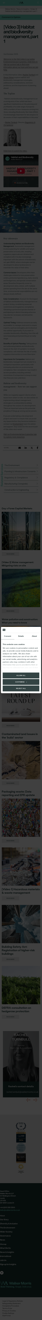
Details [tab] (21, 636)
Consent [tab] (7, 636)
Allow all (21, 675)
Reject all (21, 688)
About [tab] (34, 636)
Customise (20, 682)
